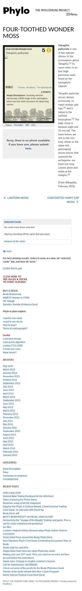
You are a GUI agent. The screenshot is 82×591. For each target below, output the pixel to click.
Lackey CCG (9, 345)
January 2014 (10, 373)
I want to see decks (13, 321)
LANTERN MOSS (17, 197)
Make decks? (10, 352)
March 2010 (9, 448)
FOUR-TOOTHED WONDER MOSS (19, 49)
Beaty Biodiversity (12, 294)
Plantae (21, 88)
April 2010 (8, 445)
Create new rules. (12, 349)
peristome (63, 75)
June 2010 (8, 438)
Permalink (18, 125)
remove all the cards (14, 241)
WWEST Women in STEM (16, 297)
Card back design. (12, 338)
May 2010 (8, 441)
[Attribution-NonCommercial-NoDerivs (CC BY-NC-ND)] (9, 87)
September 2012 (11, 400)
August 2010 (9, 434)
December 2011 (11, 417)
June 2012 (8, 403)
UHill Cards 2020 (12, 493)
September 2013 (11, 383)
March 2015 (9, 369)
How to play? (9, 325)
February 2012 (10, 414)
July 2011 (8, 421)
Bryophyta (31, 88)
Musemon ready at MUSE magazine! (22, 503)
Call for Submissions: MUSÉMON (20, 564)
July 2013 (8, 386)
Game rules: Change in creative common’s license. (29, 561)
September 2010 (11, 431)
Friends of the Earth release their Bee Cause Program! (31, 571)
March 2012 (9, 410)
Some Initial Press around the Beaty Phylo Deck (27, 537)
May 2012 (8, 407)
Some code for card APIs (15, 547)
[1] (70, 63)
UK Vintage (9, 301)
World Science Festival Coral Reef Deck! (24, 575)
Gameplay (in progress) (15, 475)
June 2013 (8, 390)
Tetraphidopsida (44, 88)
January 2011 (10, 427)
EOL (33, 125)
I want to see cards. (13, 318)
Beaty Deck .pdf (11, 513)
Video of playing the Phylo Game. (20, 499)
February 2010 (10, 451)
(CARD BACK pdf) (12, 268)
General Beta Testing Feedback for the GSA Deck (28, 496)
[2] (65, 108)
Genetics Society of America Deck (20, 304)
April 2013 (8, 393)
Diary (5, 472)
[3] (73, 119)
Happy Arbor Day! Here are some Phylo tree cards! (29, 551)
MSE (20, 345)
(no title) (7, 527)
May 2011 (8, 424)
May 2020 (8, 366)
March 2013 (9, 397)
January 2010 (10, 455)
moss (63, 56)
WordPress (7, 584)
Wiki (27, 125)
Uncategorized (10, 479)
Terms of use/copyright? (15, 328)
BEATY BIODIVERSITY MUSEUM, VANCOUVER (28, 516)
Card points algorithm (14, 342)
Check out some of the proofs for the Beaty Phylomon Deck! (33, 568)
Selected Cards (12, 222)
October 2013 (10, 380)
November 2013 (11, 376)
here (28, 148)
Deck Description (12, 469)
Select (8, 125)
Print (8, 251)
